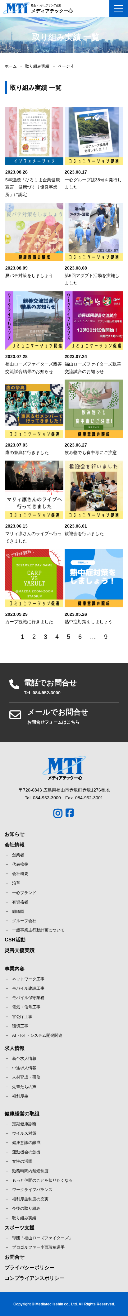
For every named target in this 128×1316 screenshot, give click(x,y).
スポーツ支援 (19, 1227)
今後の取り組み (26, 1208)
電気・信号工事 (26, 1007)
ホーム (11, 66)
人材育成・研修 (26, 1077)
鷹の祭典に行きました (27, 452)
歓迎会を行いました (84, 533)
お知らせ (15, 834)
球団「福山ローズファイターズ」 (42, 1238)
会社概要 (20, 873)
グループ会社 (24, 920)
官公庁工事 (22, 1016)
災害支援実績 (19, 950)
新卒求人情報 (24, 1058)
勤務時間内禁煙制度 (30, 1171)
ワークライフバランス (32, 1189)
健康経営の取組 (22, 1113)
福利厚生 (20, 1096)
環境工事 (20, 1026)
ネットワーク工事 (28, 979)
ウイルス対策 (24, 1133)
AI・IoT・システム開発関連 (37, 1035)
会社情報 (15, 844)
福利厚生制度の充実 (30, 1199)
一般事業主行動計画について (38, 930)
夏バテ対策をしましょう (29, 275)
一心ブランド (24, 892)
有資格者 (20, 902)
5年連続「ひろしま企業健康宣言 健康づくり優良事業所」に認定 (32, 187)
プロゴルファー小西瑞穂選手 (38, 1247)
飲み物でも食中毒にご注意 (91, 452)
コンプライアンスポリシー (34, 1278)
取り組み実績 (37, 66)
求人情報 (15, 1048)
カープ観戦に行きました (29, 621)
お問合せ (15, 1257)
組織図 (18, 911)
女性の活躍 (22, 1161)
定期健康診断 (24, 1124)
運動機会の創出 (26, 1152)
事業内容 (15, 968)
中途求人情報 (24, 1067)
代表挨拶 (20, 864)
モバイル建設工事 (28, 988)
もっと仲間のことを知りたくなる (42, 1180)
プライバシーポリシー (29, 1267)
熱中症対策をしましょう (88, 621)
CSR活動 (15, 939)
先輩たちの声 (24, 1086)
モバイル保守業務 (28, 997)
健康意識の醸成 (26, 1142)
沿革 (16, 883)
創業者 (18, 855)
